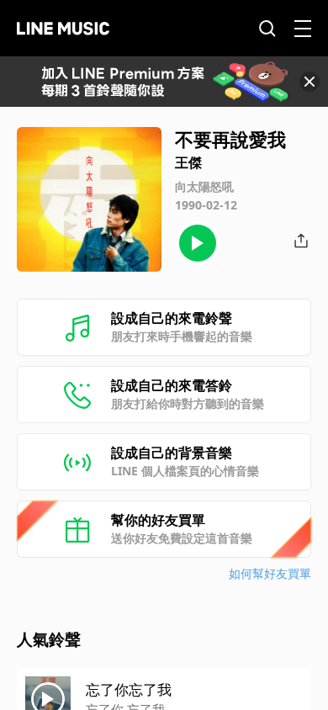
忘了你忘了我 (129, 689)
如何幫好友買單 (270, 573)
